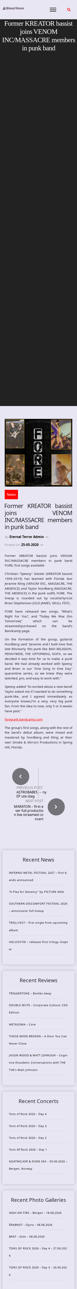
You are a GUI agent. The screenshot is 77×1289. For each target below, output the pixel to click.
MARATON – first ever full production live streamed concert (28, 812)
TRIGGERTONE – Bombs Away (30, 993)
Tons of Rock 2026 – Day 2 (28, 1138)
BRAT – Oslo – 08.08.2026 (27, 1236)
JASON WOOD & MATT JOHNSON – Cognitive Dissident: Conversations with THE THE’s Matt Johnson (38, 1062)
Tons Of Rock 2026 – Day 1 (28, 1149)
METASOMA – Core (22, 1024)
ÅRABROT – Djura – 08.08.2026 (30, 1225)
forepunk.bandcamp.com (24, 719)
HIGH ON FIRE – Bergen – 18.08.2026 (35, 1213)
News (11, 494)
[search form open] (69, 9)
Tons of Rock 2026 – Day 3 (28, 1126)
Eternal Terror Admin (26, 537)
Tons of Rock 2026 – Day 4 (28, 1114)
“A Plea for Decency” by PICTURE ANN (36, 892)
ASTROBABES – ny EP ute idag (31, 794)
